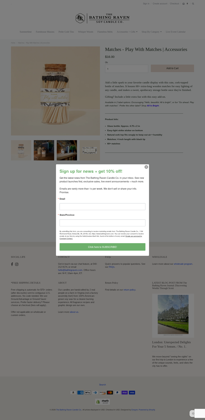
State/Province (67, 215)
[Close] (146, 167)
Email (62, 199)
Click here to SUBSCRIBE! (102, 246)
